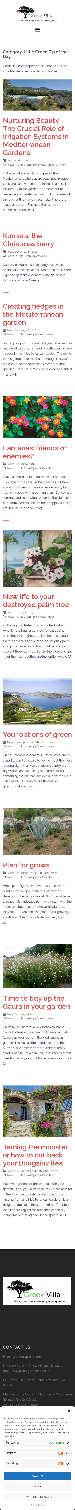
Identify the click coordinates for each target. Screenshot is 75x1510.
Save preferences (38, 1497)
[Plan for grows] (37, 831)
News (51, 164)
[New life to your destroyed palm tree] (37, 558)
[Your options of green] (37, 701)
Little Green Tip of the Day (32, 164)
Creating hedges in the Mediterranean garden (33, 314)
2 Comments (47, 742)
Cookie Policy (37, 1505)
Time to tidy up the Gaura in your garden (36, 1002)
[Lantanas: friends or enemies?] (37, 417)
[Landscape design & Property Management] (37, 13)
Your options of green (37, 734)
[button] (69, 1411)
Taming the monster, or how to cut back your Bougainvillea (36, 1155)
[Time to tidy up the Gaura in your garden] (37, 966)
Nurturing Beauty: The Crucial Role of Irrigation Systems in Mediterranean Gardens (36, 136)
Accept (37, 1476)
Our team (61, 164)
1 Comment (50, 872)
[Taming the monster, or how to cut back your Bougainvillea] (37, 1111)
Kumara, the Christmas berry (28, 240)
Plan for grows (26, 865)
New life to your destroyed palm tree (36, 600)
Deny (37, 1486)
